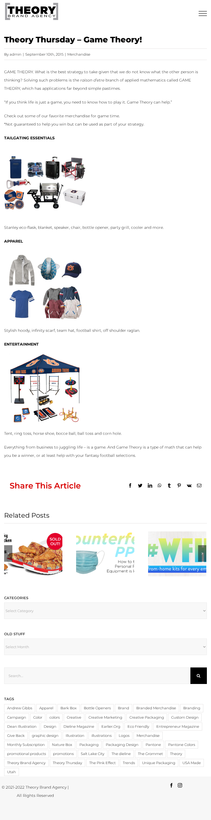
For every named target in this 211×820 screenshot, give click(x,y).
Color (37, 717)
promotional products (26, 754)
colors (54, 717)
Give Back (16, 736)
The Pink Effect (102, 763)
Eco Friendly (138, 726)
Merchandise (78, 54)
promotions (63, 754)
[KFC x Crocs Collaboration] (33, 553)
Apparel (46, 708)
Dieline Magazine (78, 726)
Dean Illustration (22, 726)
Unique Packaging (158, 763)
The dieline (121, 754)
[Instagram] (180, 785)
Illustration (75, 736)
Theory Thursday (67, 763)
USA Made (191, 763)
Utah (11, 772)
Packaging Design (122, 745)
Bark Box (68, 708)
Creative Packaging (146, 717)
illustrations (101, 736)
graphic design (45, 736)
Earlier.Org (110, 726)
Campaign (16, 717)
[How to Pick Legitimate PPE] (105, 553)
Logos (124, 736)
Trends (129, 763)
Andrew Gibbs (19, 708)
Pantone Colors (181, 745)
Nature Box (62, 745)
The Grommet (150, 754)
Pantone (153, 745)
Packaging (89, 745)
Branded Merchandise (156, 708)
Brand (123, 708)
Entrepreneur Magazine (177, 726)
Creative (74, 717)
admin (15, 54)
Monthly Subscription (26, 745)
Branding (191, 708)
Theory (176, 754)
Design (50, 726)
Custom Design (185, 717)
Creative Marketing (105, 717)
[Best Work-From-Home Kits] (177, 553)
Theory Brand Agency (26, 763)
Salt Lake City (92, 754)
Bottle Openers (97, 708)
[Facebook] (171, 785)
